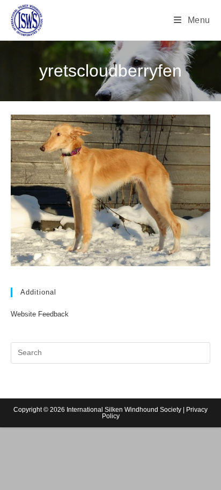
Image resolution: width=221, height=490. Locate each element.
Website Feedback (40, 314)
